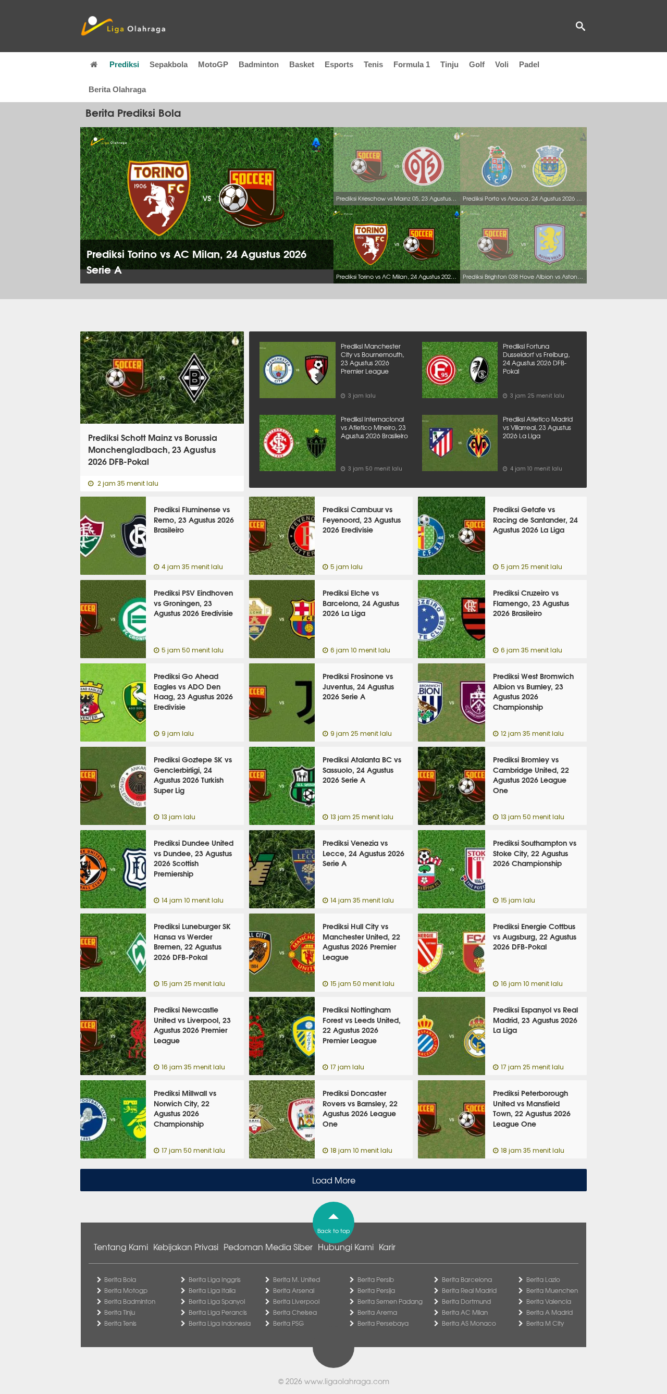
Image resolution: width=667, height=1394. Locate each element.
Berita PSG (288, 1323)
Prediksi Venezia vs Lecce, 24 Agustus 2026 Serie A (363, 853)
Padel (529, 64)
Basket (301, 64)
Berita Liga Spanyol (217, 1301)
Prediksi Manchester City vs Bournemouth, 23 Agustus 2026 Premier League (372, 358)
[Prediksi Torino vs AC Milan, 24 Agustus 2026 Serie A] (397, 244)
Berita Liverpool (296, 1301)
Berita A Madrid (549, 1312)
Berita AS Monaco (469, 1323)
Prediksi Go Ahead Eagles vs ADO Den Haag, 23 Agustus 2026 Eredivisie (193, 691)
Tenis (373, 64)
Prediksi (124, 64)
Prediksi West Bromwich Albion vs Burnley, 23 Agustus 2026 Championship (533, 691)
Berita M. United (296, 1279)
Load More (333, 1180)
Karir (387, 1246)
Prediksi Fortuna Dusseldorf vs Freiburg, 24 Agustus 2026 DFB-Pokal (536, 358)
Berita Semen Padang (390, 1301)
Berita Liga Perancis (218, 1312)
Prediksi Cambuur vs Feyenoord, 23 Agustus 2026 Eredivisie (362, 519)
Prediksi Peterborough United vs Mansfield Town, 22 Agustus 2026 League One (532, 1108)
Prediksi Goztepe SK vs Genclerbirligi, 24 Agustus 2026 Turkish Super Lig (193, 775)
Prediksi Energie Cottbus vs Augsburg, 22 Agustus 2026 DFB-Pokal (534, 936)
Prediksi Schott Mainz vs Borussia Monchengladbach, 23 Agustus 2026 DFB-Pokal (152, 449)
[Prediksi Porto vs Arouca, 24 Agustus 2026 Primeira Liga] (523, 166)
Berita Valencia (548, 1301)
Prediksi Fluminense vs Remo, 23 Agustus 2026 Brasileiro (194, 519)
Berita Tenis (120, 1323)
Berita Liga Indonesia (220, 1323)
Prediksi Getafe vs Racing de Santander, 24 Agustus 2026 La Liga (535, 519)
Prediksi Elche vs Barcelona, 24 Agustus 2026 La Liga (361, 603)
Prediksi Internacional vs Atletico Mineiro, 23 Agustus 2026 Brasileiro (374, 427)
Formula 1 (411, 64)
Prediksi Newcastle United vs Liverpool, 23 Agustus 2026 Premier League (192, 1025)
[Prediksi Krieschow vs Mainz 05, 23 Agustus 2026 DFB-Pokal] (397, 166)
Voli (502, 64)
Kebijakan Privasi (185, 1246)
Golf (477, 64)
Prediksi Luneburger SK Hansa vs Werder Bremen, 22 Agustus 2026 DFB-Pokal (192, 941)
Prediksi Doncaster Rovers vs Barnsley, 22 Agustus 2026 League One (360, 1108)
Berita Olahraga (117, 89)
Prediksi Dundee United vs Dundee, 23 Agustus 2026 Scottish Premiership (193, 858)
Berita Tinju (119, 1312)
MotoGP (213, 64)
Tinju (449, 64)
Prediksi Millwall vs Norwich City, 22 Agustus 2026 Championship (185, 1108)
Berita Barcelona (467, 1279)
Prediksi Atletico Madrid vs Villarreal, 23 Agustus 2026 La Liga (538, 427)
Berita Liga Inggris (215, 1279)
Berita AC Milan (465, 1312)
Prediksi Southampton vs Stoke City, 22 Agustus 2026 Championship (534, 853)
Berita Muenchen (552, 1290)
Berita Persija (376, 1290)
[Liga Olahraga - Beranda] (123, 26)
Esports (339, 64)
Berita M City (545, 1323)
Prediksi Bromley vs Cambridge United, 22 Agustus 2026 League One (531, 775)
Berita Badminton (129, 1301)
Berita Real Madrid (469, 1290)
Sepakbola (169, 64)
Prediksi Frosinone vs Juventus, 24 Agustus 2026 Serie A (358, 686)
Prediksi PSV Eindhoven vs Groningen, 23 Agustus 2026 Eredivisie (193, 603)
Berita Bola (120, 1279)
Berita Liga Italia (212, 1290)
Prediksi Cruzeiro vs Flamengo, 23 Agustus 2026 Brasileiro (531, 603)
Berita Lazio (543, 1279)
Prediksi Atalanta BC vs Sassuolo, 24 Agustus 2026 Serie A (362, 769)
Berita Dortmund (466, 1301)
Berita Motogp (125, 1290)
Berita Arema (377, 1312)
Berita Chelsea (295, 1312)
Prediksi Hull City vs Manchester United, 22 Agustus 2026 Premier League (361, 941)
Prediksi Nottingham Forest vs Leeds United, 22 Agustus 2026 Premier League (362, 1025)
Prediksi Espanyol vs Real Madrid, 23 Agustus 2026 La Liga (535, 1019)
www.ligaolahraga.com (346, 1381)
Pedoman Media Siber (268, 1246)
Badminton (259, 64)
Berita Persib (375, 1279)
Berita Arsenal (293, 1290)
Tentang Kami (121, 1246)
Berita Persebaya (383, 1323)
